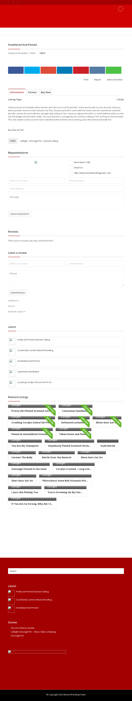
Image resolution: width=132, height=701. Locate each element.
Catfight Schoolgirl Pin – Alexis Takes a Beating (33, 631)
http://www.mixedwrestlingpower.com (92, 172)
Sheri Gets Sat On (22, 480)
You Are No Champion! (24, 445)
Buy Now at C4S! (16, 129)
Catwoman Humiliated (75, 410)
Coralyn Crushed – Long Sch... (73, 469)
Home (11, 31)
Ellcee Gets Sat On (107, 422)
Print (85, 79)
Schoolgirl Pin (35, 140)
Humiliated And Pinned (46, 31)
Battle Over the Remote (56, 457)
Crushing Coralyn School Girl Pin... (31, 422)
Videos (19, 31)
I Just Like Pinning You (24, 492)
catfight (23, 140)
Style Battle (107, 445)
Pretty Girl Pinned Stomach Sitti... (31, 410)
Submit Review (17, 292)
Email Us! (78, 167)
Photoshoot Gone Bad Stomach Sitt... (65, 480)
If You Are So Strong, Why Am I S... (32, 503)
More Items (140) (82, 162)
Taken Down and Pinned (73, 434)
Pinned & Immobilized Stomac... (30, 434)
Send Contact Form (19, 213)
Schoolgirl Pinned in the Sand (28, 469)
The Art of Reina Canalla (22, 627)
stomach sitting (50, 140)
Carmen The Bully (21, 457)
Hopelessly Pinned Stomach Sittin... (69, 445)
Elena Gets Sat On (92, 457)
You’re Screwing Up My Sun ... (65, 492)
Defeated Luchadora (73, 422)
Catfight (29, 31)
